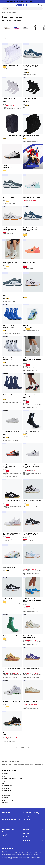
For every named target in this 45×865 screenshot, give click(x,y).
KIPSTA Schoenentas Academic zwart (12, 135)
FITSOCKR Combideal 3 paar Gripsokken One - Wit (9, 358)
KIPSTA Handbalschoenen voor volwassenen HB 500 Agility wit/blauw (32, 196)
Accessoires (35, 32)
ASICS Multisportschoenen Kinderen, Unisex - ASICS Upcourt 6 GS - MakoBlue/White (32, 67)
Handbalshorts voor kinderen (8, 805)
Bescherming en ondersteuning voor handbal (11, 800)
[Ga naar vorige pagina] (17, 747)
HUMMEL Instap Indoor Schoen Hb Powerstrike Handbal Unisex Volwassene (11, 466)
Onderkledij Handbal (6, 780)
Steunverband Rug (6, 798)
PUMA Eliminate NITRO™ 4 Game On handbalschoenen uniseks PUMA (11, 567)
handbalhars (5, 802)
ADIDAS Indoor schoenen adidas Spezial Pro (31, 669)
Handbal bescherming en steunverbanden (11, 776)
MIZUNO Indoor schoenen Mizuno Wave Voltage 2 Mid (12, 702)
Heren (7, 32)
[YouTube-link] (6, 835)
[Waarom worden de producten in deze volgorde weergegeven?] (3, 41)
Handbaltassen (5, 797)
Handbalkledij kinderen (7, 785)
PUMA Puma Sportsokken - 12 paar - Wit (12, 65)
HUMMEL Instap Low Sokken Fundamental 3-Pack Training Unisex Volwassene (11, 100)
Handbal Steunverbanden (7, 786)
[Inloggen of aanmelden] (38, 5)
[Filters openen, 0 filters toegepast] (4, 37)
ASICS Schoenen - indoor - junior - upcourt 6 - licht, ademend (11, 196)
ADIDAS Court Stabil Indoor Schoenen (32, 500)
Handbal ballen (5, 774)
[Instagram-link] (8, 835)
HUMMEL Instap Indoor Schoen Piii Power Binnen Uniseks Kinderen (11, 432)
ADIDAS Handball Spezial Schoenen (11, 500)
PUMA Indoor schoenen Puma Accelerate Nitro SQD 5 (30, 326)
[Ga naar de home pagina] (21, 5)
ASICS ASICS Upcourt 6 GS (9, 294)
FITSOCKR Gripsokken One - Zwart (31, 431)
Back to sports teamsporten (33, 165)
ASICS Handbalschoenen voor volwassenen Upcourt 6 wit (10, 228)
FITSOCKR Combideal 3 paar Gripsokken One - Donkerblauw (10, 395)
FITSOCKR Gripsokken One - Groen (11, 635)
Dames (16, 32)
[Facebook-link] (3, 835)
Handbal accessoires (6, 792)
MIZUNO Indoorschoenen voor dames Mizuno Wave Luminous (12, 534)
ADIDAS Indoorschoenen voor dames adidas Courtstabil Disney (12, 669)
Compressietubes (6, 795)
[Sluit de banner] (42, 1)
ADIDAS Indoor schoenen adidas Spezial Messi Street (31, 702)
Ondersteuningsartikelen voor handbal (10, 793)
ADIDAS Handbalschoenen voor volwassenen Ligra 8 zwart (30, 534)
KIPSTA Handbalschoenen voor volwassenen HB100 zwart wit (10, 166)
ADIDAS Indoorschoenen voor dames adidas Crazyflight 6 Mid (32, 636)
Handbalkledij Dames (6, 788)
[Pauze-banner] (40, 1)
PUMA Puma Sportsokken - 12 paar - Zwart (31, 136)
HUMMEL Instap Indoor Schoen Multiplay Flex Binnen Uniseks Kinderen (12, 261)
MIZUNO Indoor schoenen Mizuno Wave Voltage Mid (12, 733)
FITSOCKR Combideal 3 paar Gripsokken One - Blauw (9, 326)
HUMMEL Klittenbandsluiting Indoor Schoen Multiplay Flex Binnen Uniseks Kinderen (32, 359)
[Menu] (3, 5)
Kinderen (26, 32)
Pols (3, 783)
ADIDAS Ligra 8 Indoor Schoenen (31, 294)
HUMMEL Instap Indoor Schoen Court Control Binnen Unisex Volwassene (32, 465)
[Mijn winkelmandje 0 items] (41, 5)
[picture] (12, 53)
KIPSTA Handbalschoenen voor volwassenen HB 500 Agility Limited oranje (31, 262)
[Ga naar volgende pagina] (27, 747)
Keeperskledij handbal (7, 804)
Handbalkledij (5, 773)
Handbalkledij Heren (6, 790)
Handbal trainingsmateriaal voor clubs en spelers (12, 778)
